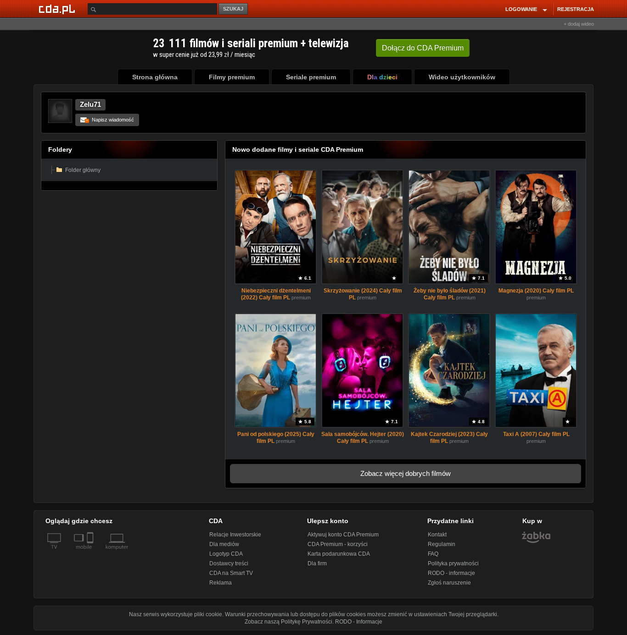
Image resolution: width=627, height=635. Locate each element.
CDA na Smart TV (231, 573)
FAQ (433, 554)
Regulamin (441, 544)
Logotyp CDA (226, 554)
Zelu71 (90, 104)
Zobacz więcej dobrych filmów (405, 473)
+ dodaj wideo (579, 24)
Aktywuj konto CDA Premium (343, 534)
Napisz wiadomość (110, 119)
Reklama (220, 583)
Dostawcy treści (228, 563)
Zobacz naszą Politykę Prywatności (288, 621)
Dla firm (317, 563)
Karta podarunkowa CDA (339, 554)
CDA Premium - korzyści (338, 544)
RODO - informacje (451, 573)
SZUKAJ (233, 8)
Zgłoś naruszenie (449, 583)
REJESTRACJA (575, 9)
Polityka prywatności (453, 563)
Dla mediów (224, 544)
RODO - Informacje (358, 621)
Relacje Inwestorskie (235, 534)
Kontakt (437, 534)
